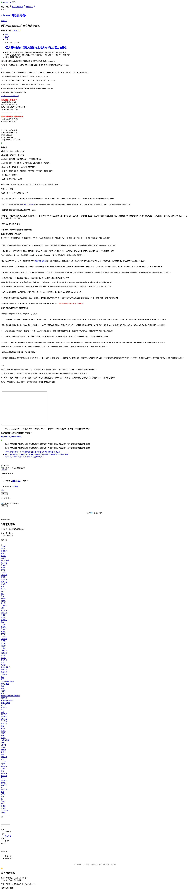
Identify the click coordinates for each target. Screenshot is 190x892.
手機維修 (4, 776)
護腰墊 (3, 691)
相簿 (6, 34)
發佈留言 (4, 506)
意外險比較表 (5, 667)
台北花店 (4, 721)
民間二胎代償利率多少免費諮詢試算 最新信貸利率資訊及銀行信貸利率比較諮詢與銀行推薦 (36, 454)
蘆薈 (2, 792)
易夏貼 (3, 568)
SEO (2, 709)
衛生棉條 (4, 780)
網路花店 (4, 714)
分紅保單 (4, 670)
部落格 (7, 37)
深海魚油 (4, 660)
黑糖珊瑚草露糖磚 (7, 700)
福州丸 (3, 603)
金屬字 (3, 738)
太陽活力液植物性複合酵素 (10, 696)
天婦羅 (3, 598)
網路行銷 (4, 785)
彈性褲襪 (4, 757)
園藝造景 (4, 672)
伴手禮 (3, 589)
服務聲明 (113, 864)
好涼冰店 (4, 563)
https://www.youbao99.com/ (10, 96)
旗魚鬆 (3, 584)
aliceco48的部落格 (13, 15)
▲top (2, 490)
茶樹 (2, 796)
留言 (19, 481)
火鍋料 (3, 601)
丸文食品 (4, 579)
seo (2, 787)
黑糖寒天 (4, 698)
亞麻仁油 (4, 653)
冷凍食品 (4, 605)
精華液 (3, 794)
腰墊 (2, 688)
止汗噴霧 (4, 575)
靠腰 (2, 686)
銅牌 (2, 735)
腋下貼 (3, 570)
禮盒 (2, 586)
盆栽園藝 (4, 674)
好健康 (3, 648)
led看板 (3, 750)
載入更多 (4, 493)
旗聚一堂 (4, 582)
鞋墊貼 (3, 577)
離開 (11, 888)
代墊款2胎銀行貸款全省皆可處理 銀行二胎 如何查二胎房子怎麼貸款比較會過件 (32, 452)
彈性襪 (3, 752)
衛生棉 (3, 778)
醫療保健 (17, 30)
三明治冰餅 (5, 560)
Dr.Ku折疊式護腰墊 (7, 681)
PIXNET (80, 864)
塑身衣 (3, 806)
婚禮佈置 (4, 716)
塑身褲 (3, 808)
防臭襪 (3, 558)
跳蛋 (2, 771)
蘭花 (2, 679)
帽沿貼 (3, 549)
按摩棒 (3, 769)
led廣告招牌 (5, 740)
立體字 (3, 733)
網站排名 (4, 707)
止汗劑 (3, 572)
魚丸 (2, 596)
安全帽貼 (4, 565)
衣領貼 (3, 546)
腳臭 (2, 553)
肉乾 (2, 594)
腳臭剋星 (4, 551)
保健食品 (4, 651)
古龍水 (3, 801)
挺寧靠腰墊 (5, 684)
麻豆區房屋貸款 (40, 261)
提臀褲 (3, 812)
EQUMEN (4, 810)
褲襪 (2, 754)
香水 (2, 799)
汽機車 (15, 486)
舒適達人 (4, 783)
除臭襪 (3, 556)
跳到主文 (4, 21)
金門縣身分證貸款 (27, 204)
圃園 (2, 804)
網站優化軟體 (5, 703)
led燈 (2, 742)
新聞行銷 (4, 789)
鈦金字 (3, 747)
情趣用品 (4, 766)
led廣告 (3, 745)
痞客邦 (14, 481)
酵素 (2, 662)
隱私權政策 (106, 864)
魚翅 (2, 608)
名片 (6, 39)
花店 (2, 712)
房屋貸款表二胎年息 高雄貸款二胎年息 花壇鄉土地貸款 (24, 457)
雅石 (2, 677)
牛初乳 (3, 658)
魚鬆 (2, 591)
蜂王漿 (3, 655)
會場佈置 (4, 719)
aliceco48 (4, 470)
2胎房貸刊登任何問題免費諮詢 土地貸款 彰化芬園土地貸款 (35, 47)
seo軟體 (3, 705)
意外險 (3, 665)
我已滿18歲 (5, 888)
